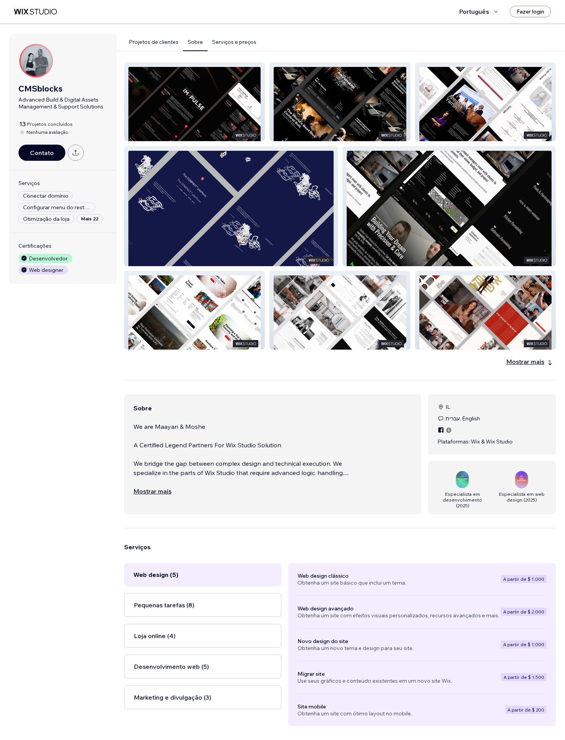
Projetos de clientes (153, 41)
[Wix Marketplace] (35, 11)
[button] (194, 101)
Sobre (195, 41)
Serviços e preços (234, 41)
